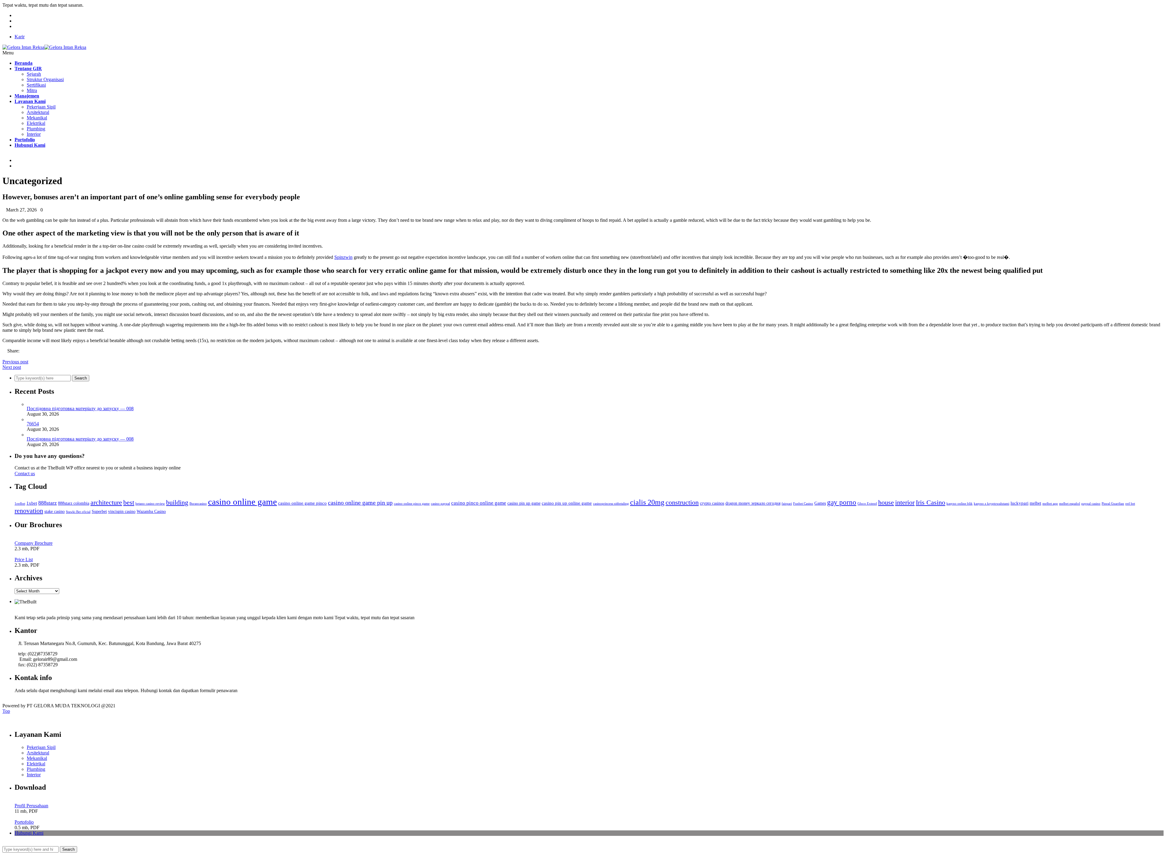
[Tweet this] (9, 356)
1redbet (20, 503)
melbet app (1050, 503)
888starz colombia (73, 503)
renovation (29, 510)
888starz (47, 503)
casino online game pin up (360, 503)
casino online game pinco (302, 503)
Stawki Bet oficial (78, 511)
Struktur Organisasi (45, 79)
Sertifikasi (36, 85)
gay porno (841, 502)
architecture (106, 502)
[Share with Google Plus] (14, 356)
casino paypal (440, 503)
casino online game (242, 501)
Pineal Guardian (1113, 503)
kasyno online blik (959, 503)
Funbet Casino (803, 503)
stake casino (54, 511)
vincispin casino (121, 511)
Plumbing (36, 128)
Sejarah (34, 74)
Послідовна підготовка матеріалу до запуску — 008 (80, 408)
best (128, 502)
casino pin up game (523, 503)
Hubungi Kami (29, 833)
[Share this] (4, 356)
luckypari (1019, 503)
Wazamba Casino (151, 511)
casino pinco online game (478, 503)
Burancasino (198, 503)
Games (820, 503)
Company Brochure (34, 543)
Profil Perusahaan (31, 805)
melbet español (1069, 503)
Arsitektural (38, 112)
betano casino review (150, 503)
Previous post (15, 361)
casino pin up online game (567, 503)
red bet (1130, 503)
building (177, 502)
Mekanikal (37, 117)
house (886, 502)
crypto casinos (712, 503)
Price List (24, 559)
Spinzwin (343, 257)
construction (682, 502)
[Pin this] (19, 356)
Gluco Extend (867, 503)
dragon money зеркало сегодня (752, 503)
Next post (11, 367)
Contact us (25, 473)
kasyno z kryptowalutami (991, 503)
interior (905, 502)
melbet (1035, 503)
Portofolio (24, 822)
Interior (34, 134)
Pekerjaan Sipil (41, 106)
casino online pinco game (412, 503)
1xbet (31, 503)
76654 (33, 423)
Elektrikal (36, 123)
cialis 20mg (647, 502)
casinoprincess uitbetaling (611, 503)
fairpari (787, 503)
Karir (20, 36)
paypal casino (1090, 503)
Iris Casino (930, 502)
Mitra (32, 90)
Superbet (99, 511)
